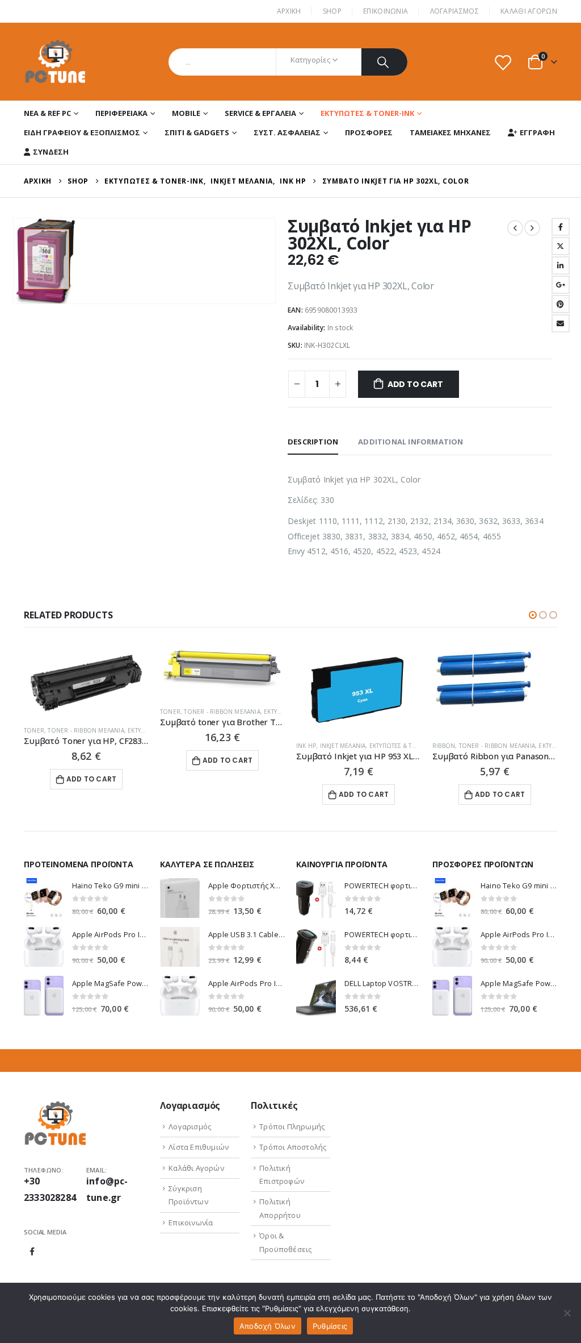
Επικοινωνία (191, 1222)
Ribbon (443, 746)
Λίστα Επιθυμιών (199, 1147)
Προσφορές (369, 132)
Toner (34, 730)
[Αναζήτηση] (384, 62)
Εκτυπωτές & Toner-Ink (367, 113)
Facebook (560, 227)
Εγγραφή (537, 132)
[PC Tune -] (55, 61)
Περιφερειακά (121, 113)
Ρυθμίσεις (330, 1325)
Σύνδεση (51, 152)
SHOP (332, 11)
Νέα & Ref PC (47, 113)
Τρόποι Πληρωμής (292, 1126)
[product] (86, 682)
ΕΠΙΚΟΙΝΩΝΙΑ (385, 11)
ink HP (306, 746)
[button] (533, 615)
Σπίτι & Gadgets (197, 132)
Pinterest (560, 304)
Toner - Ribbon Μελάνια (86, 730)
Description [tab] (313, 441)
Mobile (186, 113)
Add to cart (415, 384)
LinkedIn (560, 265)
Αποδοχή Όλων (267, 1325)
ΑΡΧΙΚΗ (289, 11)
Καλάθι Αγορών (528, 11)
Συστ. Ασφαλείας (287, 132)
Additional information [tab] (410, 441)
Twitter (560, 246)
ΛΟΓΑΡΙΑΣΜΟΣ (454, 11)
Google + (560, 285)
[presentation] (15, 260)
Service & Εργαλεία (260, 113)
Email (560, 323)
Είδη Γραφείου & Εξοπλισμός (82, 132)
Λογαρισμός (190, 1126)
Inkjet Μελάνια (343, 746)
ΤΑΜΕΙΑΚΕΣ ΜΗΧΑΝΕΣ (450, 132)
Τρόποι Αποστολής (292, 1147)
